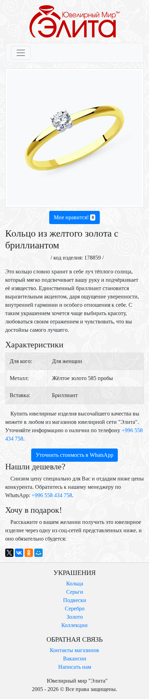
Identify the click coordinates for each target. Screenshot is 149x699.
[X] (9, 553)
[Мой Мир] (38, 553)
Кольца (74, 583)
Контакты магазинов (74, 650)
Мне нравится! (74, 217)
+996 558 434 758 (52, 495)
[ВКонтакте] (19, 553)
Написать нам (74, 667)
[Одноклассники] (29, 553)
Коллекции (74, 625)
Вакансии (74, 658)
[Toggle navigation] (20, 53)
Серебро (75, 608)
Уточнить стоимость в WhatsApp (74, 455)
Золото (75, 617)
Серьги (74, 592)
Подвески (74, 600)
